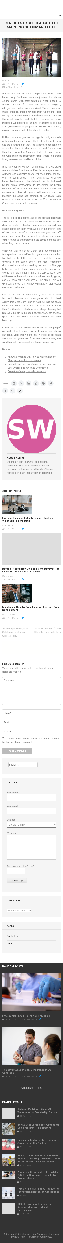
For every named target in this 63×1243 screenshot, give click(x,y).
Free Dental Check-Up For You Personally (26, 1016)
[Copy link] (20, 391)
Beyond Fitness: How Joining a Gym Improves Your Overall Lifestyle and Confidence (31, 570)
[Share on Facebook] (14, 383)
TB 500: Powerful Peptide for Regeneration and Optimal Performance (34, 1207)
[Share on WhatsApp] (36, 383)
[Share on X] (21, 383)
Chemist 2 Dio (29, 1234)
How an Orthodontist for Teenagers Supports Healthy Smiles (38, 1142)
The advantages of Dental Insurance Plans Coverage (27, 1071)
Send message (16, 881)
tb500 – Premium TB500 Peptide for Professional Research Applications (38, 1190)
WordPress (45, 1236)
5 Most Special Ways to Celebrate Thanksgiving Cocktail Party (15, 632)
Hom (9, 943)
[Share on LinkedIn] (28, 383)
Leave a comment (13, 87)
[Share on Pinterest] (43, 383)
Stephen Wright (12, 84)
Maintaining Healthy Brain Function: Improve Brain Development (30, 608)
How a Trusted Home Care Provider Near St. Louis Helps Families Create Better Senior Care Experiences (38, 1158)
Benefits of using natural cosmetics (27, 371)
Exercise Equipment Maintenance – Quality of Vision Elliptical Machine (28, 519)
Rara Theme (20, 1236)
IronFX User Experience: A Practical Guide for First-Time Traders (38, 1126)
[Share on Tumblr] (5, 391)
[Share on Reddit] (51, 383)
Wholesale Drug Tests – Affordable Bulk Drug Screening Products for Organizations (38, 1175)
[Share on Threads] (12, 391)
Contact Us (12, 936)
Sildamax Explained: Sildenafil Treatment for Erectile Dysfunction (37, 1111)
